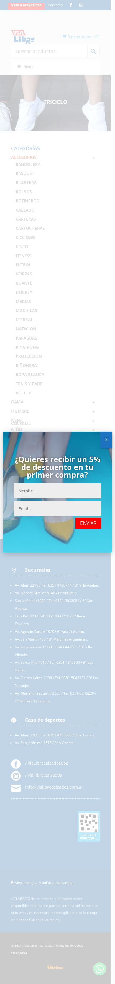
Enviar (88, 523)
